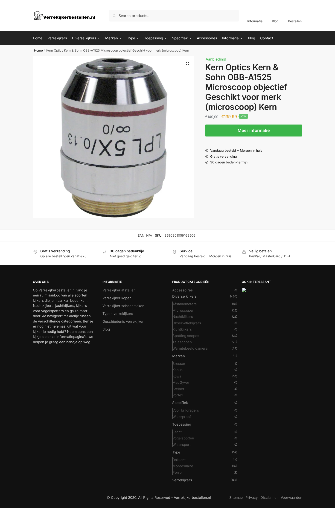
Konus (177, 370)
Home (38, 50)
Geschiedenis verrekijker (123, 321)
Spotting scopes (185, 336)
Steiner (178, 389)
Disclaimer (269, 497)
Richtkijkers (182, 329)
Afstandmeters (184, 304)
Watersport (181, 444)
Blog (275, 21)
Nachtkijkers (182, 316)
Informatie (254, 21)
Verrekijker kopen (116, 298)
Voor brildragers (185, 410)
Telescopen (182, 342)
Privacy (251, 497)
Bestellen (295, 21)
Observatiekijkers (186, 323)
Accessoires (182, 290)
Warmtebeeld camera (189, 348)
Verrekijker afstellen (119, 290)
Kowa (176, 376)
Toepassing (181, 424)
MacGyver (180, 382)
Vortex (177, 395)
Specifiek (180, 403)
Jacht (177, 432)
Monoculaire (182, 466)
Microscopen (183, 310)
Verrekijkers (182, 480)
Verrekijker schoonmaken (123, 306)
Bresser (178, 363)
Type (176, 452)
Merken (178, 356)
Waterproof (181, 417)
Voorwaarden (291, 497)
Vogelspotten (183, 438)
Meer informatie (254, 130)
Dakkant (179, 460)
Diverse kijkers (184, 296)
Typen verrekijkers (117, 313)
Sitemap (236, 497)
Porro (177, 472)
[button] (187, 63)
